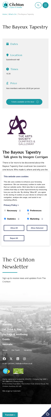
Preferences (35, 210)
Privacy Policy (18, 381)
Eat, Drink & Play (11, 329)
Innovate (7, 344)
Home (4, 14)
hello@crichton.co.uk (24, 363)
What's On (12, 14)
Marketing (34, 219)
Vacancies (28, 350)
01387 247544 (8, 363)
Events (6, 339)
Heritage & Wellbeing (14, 334)
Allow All (14, 228)
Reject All (14, 238)
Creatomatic (17, 391)
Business (7, 324)
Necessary (12, 210)
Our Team (16, 350)
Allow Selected (37, 228)
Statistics (11, 219)
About (4, 350)
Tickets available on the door (22, 102)
